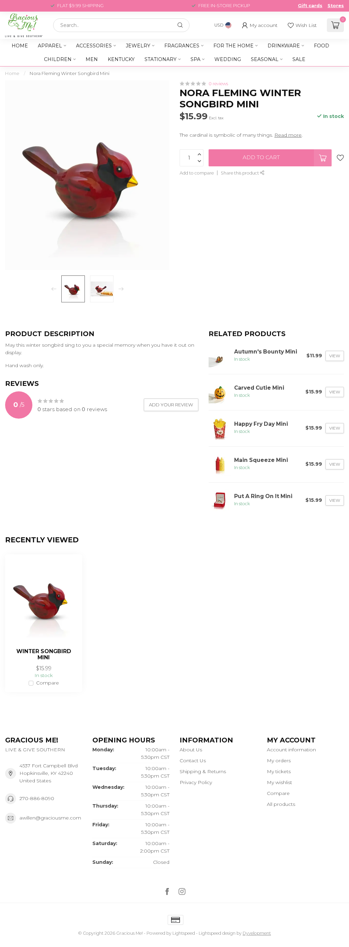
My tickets (279, 771)
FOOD (321, 46)
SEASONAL (264, 59)
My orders (279, 760)
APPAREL (50, 46)
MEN (92, 59)
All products (281, 804)
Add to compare (197, 173)
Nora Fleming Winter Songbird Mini (69, 73)
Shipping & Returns (203, 771)
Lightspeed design (217, 933)
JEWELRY (138, 46)
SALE (298, 59)
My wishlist (279, 782)
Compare (47, 683)
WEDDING (227, 59)
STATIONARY (161, 59)
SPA (195, 59)
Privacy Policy (196, 782)
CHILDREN (58, 59)
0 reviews (218, 83)
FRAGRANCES (181, 46)
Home (20, 46)
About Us (191, 750)
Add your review (171, 404)
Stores (336, 5)
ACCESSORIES (94, 46)
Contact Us (193, 760)
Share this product (240, 173)
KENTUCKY (121, 59)
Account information (291, 750)
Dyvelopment (257, 933)
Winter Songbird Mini (43, 654)
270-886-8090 (36, 798)
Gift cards (310, 5)
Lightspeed (183, 933)
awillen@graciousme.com (50, 818)
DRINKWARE (284, 46)
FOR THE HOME (233, 46)
